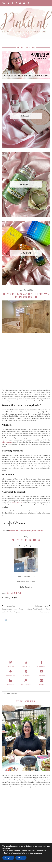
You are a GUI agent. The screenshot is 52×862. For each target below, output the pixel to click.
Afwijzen (21, 858)
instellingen (37, 853)
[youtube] (24, 3)
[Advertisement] (26, 360)
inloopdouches (7, 442)
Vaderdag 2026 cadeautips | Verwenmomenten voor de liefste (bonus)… (26, 581)
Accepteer (8, 858)
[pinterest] (20, 3)
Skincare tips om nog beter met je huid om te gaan (26, 530)
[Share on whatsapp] (19, 593)
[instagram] (12, 3)
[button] (49, 3)
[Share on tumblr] (17, 593)
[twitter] (8, 3)
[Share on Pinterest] (14, 593)
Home (7, 597)
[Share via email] (7, 593)
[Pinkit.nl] (26, 21)
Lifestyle (13, 597)
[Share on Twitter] (12, 593)
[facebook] (16, 3)
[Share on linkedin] (21, 593)
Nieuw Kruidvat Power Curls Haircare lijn (39, 608)
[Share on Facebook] (10, 593)
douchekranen (17, 502)
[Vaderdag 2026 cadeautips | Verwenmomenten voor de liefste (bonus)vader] (26, 560)
